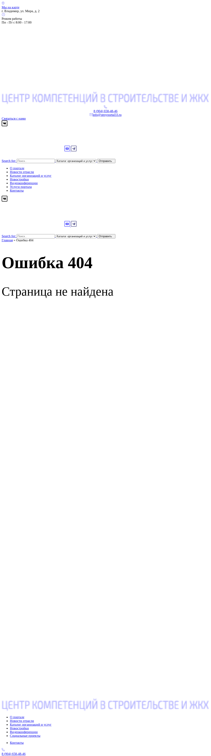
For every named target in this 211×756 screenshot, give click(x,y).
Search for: (9, 161)
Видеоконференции (24, 183)
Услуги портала (21, 187)
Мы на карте (10, 7)
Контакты (17, 190)
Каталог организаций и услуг (31, 175)
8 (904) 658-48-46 (105, 111)
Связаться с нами (14, 118)
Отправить (106, 161)
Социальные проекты (25, 735)
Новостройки (19, 179)
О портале (17, 168)
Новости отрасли (22, 172)
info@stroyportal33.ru (107, 115)
